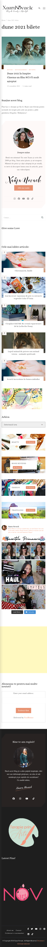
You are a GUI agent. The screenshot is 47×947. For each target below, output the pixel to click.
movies (10, 70)
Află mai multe (24, 187)
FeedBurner (28, 717)
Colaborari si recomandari (14, 933)
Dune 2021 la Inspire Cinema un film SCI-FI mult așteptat (23, 77)
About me (10, 930)
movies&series (21, 70)
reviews (32, 70)
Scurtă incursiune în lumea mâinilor (23, 379)
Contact (19, 930)
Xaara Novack (18, 941)
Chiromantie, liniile (23, 271)
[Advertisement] (23, 649)
